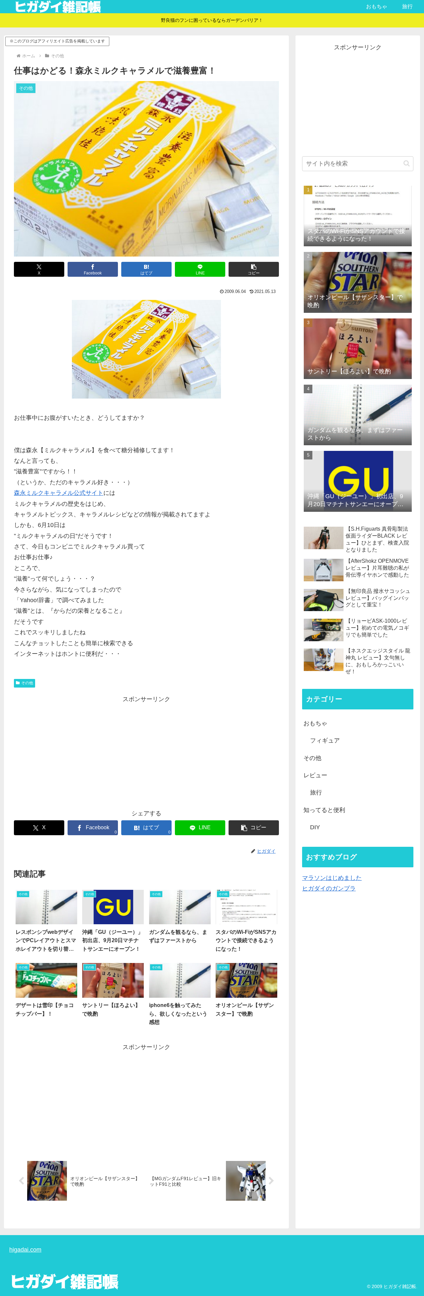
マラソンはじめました (332, 878)
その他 (27, 683)
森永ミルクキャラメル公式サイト (58, 493)
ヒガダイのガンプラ (329, 888)
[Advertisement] (146, 750)
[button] (254, 269)
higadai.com (25, 1249)
